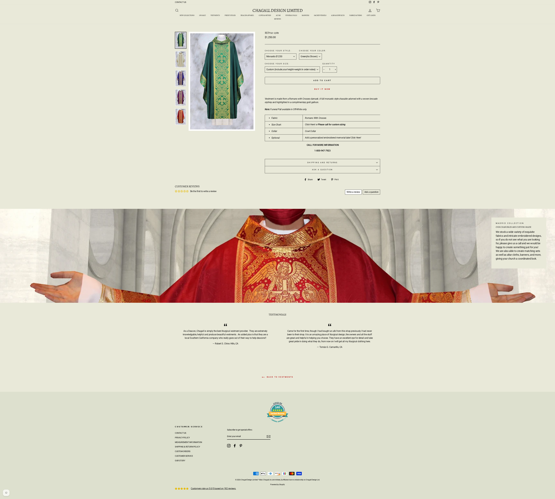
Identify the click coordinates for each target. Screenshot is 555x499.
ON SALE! (202, 15)
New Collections (187, 15)
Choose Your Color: (312, 51)
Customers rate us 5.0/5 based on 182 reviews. (213, 488)
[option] (222, 81)
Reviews (277, 19)
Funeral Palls (291, 15)
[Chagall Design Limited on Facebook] (234, 445)
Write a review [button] (353, 192)
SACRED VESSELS (320, 15)
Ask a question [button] (371, 192)
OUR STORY (180, 460)
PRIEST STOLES (230, 15)
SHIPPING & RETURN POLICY (187, 447)
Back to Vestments (279, 377)
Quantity (328, 64)
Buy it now (322, 89)
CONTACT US (180, 2)
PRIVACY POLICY (182, 437)
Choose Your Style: (278, 51)
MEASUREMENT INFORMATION (188, 442)
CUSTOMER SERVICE (184, 456)
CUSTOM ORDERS (182, 451)
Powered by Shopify (277, 485)
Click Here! (310, 124)
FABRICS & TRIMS (355, 15)
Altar (278, 15)
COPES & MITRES (265, 15)
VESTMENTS (215, 15)
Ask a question (322, 170)
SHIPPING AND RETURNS (322, 163)
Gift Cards (371, 15)
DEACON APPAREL (247, 15)
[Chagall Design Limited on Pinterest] (241, 445)
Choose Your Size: (277, 64)
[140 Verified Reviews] (277, 423)
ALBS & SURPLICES (337, 15)
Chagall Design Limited (277, 10)
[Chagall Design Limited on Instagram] (229, 445)
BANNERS (305, 15)
